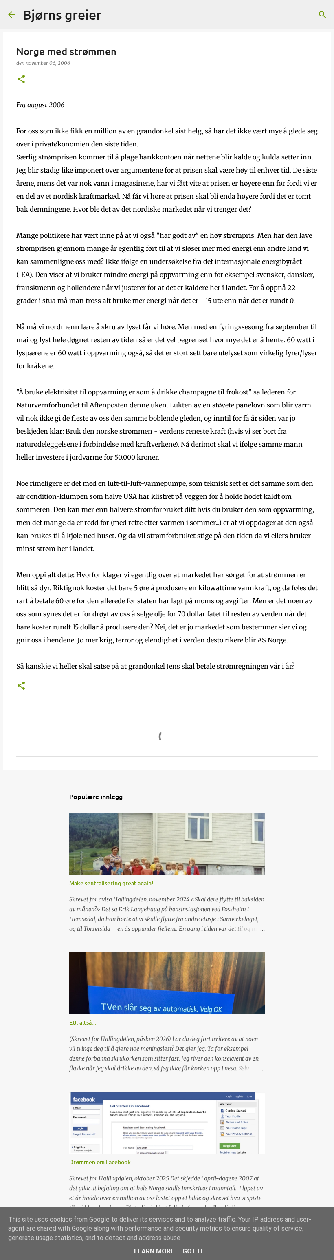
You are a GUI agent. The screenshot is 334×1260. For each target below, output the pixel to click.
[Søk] (113, 14)
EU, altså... (83, 1022)
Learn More (154, 1251)
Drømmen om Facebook (100, 1162)
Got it (193, 1251)
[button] (21, 79)
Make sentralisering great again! (111, 883)
